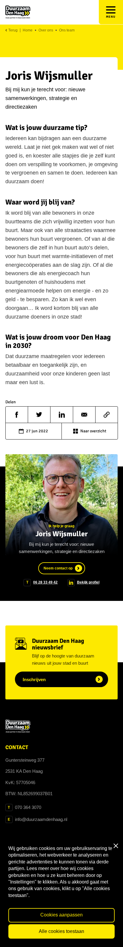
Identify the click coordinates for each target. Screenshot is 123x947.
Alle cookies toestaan (61, 931)
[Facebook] (16, 414)
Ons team (67, 30)
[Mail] (84, 414)
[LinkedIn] (61, 414)
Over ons (46, 30)
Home (28, 30)
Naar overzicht (93, 431)
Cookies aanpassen (61, 914)
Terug (12, 30)
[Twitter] (39, 414)
